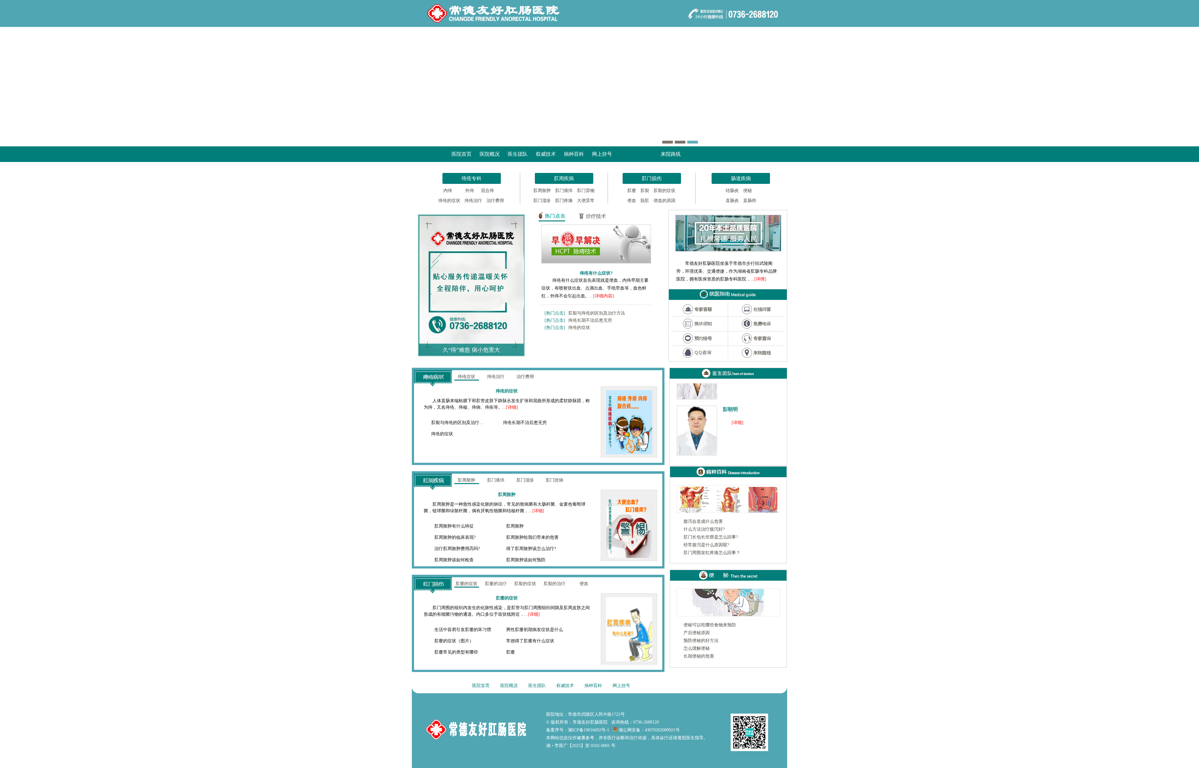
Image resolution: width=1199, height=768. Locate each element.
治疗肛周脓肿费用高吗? (457, 548)
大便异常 (586, 200)
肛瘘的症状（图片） (454, 641)
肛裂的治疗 (554, 583)
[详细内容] (603, 296)
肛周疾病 (564, 178)
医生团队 (518, 154)
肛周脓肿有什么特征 (454, 526)
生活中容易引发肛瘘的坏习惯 (462, 629)
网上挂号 (602, 154)
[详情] (760, 279)
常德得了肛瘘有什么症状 (530, 641)
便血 (631, 200)
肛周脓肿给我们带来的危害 (532, 537)
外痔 (467, 190)
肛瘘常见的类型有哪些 (456, 652)
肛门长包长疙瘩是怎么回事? (710, 537)
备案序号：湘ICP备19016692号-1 (577, 730)
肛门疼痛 (564, 200)
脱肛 (644, 200)
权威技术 (546, 154)
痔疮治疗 (473, 200)
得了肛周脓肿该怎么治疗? (531, 548)
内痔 (447, 190)
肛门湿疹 (542, 200)
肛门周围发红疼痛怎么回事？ (711, 552)
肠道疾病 (741, 178)
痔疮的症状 (449, 200)
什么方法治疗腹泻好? (704, 529)
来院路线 (671, 154)
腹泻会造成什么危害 (703, 521)
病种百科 (574, 154)
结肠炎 (732, 190)
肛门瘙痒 (564, 190)
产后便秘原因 (696, 632)
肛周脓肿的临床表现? (455, 537)
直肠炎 (732, 200)
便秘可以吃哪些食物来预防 (709, 625)
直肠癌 (749, 200)
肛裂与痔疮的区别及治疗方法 (596, 313)
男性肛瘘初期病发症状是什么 (534, 629)
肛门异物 (586, 190)
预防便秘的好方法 (700, 640)
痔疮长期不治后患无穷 (590, 320)
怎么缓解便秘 (696, 648)
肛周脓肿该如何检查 (454, 560)
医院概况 (490, 154)
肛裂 (644, 190)
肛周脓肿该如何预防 (525, 560)
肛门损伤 (652, 178)
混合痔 (488, 190)
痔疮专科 (471, 178)
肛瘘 (631, 190)
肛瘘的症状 (466, 583)
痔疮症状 (466, 376)
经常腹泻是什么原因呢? (706, 545)
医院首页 (461, 154)
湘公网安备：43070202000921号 (648, 730)
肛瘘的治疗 (496, 583)
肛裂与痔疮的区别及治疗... (457, 422)
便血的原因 (664, 200)
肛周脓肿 (542, 190)
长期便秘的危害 (698, 656)
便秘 (747, 190)
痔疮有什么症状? (596, 272)
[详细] (512, 407)
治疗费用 (495, 200)
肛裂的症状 (664, 190)
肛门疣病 (554, 480)
